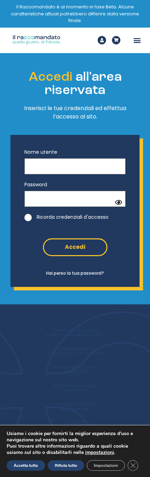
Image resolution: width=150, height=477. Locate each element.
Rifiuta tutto (66, 465)
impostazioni (99, 452)
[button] (137, 40)
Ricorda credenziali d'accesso (71, 217)
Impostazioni (106, 465)
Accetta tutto (26, 465)
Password (35, 184)
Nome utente (40, 152)
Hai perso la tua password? (75, 273)
